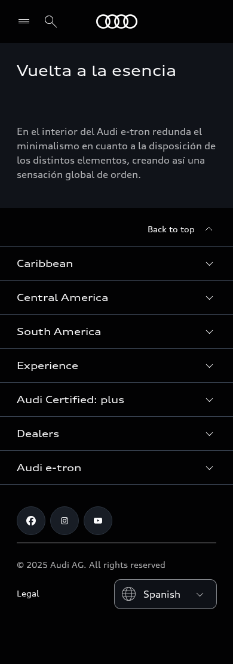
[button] (116, 263)
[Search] (50, 21)
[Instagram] (64, 520)
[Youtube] (98, 520)
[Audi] (116, 21)
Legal (28, 593)
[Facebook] (31, 520)
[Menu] (26, 21)
